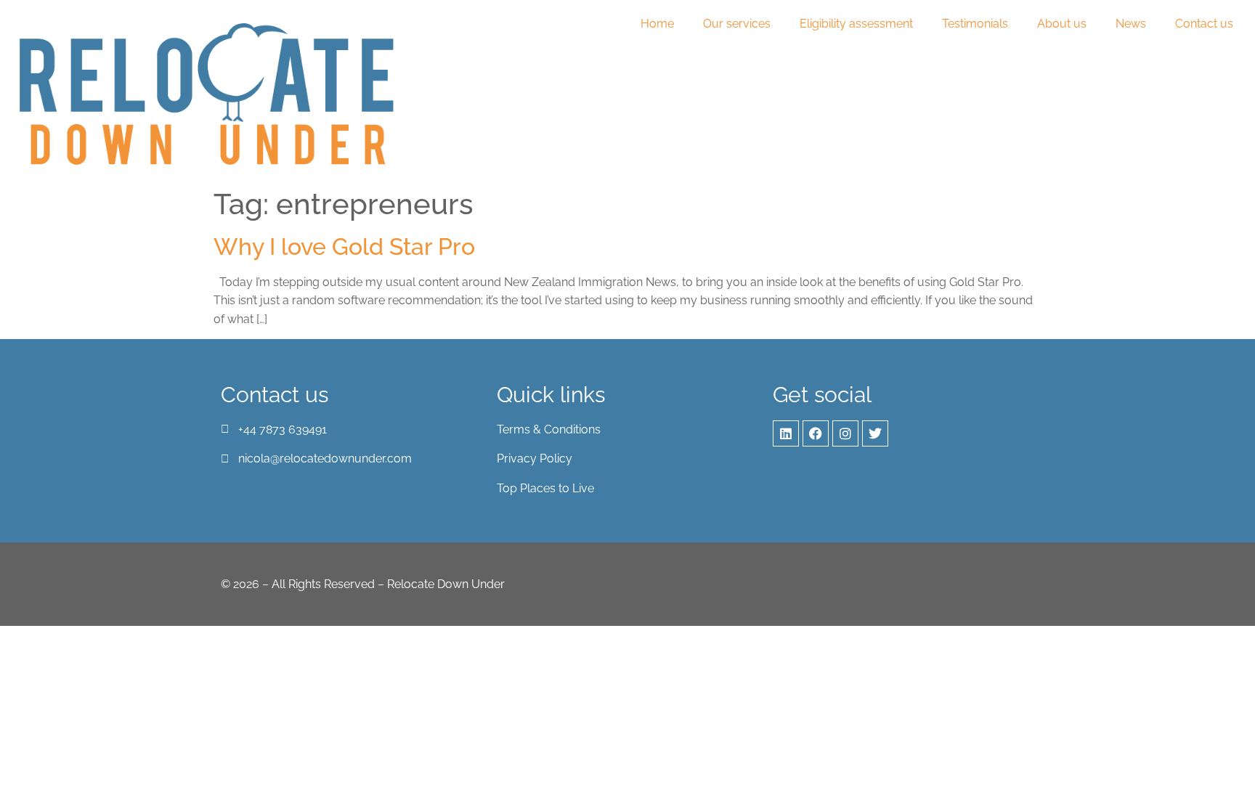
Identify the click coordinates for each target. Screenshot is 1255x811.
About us (1062, 23)
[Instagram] (845, 433)
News (1131, 23)
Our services (737, 23)
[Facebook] (816, 433)
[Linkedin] (786, 433)
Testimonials (975, 23)
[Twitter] (875, 433)
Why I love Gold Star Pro (344, 246)
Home (657, 23)
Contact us (1204, 23)
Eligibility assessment (856, 23)
